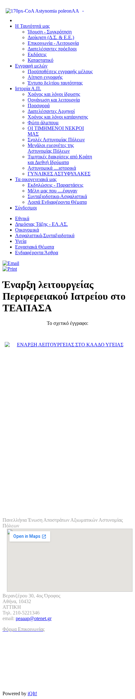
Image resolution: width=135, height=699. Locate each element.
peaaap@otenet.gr (33, 618)
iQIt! (32, 693)
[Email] (11, 263)
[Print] (10, 269)
